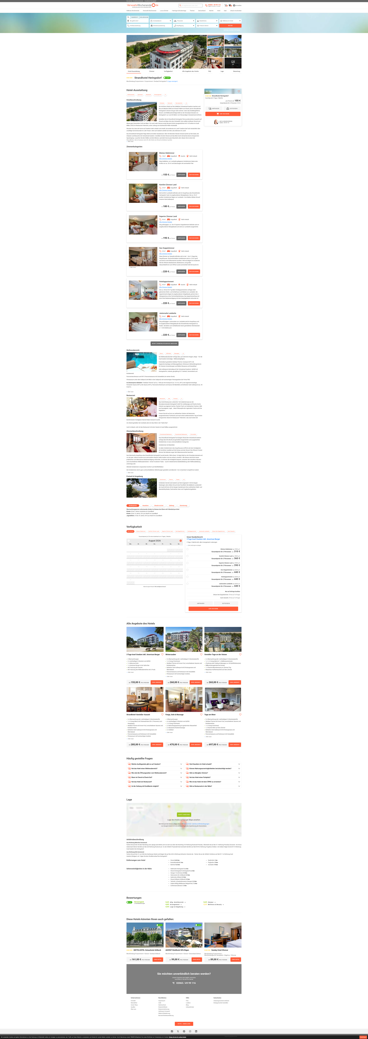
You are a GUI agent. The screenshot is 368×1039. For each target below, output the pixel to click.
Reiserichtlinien (162, 1007)
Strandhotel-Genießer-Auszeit (138, 715)
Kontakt (133, 1000)
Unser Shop (134, 1005)
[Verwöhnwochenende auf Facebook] (172, 1031)
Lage (222, 71)
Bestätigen (363, 1037)
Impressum (161, 1000)
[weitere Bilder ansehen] (215, 51)
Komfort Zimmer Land (153, 531)
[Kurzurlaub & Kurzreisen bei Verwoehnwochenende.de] (142, 5)
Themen (192, 10)
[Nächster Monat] (180, 541)
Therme (171, 479)
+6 (183, 353)
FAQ (209, 71)
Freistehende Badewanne (166, 434)
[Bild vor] (203, 52)
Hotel (218, 10)
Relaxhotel (148, 94)
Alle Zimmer (130, 531)
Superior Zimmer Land (167, 531)
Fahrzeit (134, 17)
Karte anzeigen (184, 814)
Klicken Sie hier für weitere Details (177, 1037)
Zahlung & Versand (164, 1011)
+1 (181, 398)
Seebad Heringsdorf (160, 81)
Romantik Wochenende (149, 10)
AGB (159, 1003)
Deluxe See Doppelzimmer (218, 531)
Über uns (133, 1009)
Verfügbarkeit (168, 71)
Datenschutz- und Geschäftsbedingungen (196, 824)
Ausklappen (185, 902)
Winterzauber (171, 654)
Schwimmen (163, 479)
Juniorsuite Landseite (204, 531)
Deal (225, 10)
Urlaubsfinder (190, 1007)
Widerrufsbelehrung (164, 1013)
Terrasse (175, 398)
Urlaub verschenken (236, 10)
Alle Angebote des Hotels (190, 71)
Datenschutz (162, 1005)
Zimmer (151, 71)
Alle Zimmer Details (165, 159)
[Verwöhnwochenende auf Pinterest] (184, 1031)
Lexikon (188, 1003)
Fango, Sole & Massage (175, 715)
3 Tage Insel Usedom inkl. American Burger (143, 654)
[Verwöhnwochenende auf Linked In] (196, 1031)
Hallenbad (168, 353)
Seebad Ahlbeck (155, 954)
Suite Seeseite (231, 531)
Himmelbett (193, 434)
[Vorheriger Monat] (128, 541)
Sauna (161, 353)
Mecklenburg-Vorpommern (135, 81)
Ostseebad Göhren (195, 954)
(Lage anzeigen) (173, 81)
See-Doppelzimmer (180, 531)
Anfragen (181, 174)
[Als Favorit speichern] (239, 91)
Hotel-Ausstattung (134, 71)
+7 (165, 94)
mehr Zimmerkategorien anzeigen (164, 343)
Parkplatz (162, 103)
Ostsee (147, 954)
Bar (169, 398)
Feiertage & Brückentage (179, 10)
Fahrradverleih (178, 103)
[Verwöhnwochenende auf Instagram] (190, 1031)
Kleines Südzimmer (141, 531)
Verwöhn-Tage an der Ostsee (215, 654)
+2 (186, 103)
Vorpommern (149, 81)
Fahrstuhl (170, 103)
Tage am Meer (210, 715)
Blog (187, 1005)
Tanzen (177, 479)
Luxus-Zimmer (164, 10)
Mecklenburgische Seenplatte (213, 955)
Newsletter (134, 1003)
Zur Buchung (194, 174)
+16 (184, 479)
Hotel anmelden (184, 1024)
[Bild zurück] (129, 52)
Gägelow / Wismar (230, 955)
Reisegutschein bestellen (221, 1003)
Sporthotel (140, 94)
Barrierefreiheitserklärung (166, 1015)
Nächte (211, 10)
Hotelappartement (191, 531)
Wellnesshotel (130, 94)
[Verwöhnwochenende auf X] (178, 1031)
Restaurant (162, 398)
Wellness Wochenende (133, 10)
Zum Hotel (158, 959)
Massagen (176, 353)
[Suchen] (180, 5)
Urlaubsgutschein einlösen (221, 1000)
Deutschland (202, 10)
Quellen (133, 1007)
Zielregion (144, 17)
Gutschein (233, 108)
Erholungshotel (157, 94)
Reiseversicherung (163, 1009)
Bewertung (236, 71)
